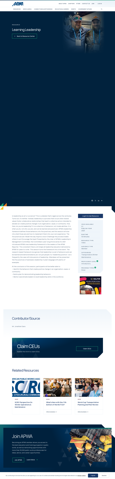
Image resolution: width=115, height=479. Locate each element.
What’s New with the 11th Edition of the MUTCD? (56, 403)
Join (93, 3)
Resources (17, 9)
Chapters (71, 3)
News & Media (27, 9)
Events (73, 9)
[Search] (101, 8)
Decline (104, 475)
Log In (100, 3)
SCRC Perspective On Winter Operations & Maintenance (23, 404)
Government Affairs (85, 9)
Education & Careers (62, 9)
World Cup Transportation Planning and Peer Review (88, 403)
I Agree (93, 475)
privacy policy (82, 475)
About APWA (62, 3)
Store (78, 3)
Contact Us (86, 3)
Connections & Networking (43, 9)
